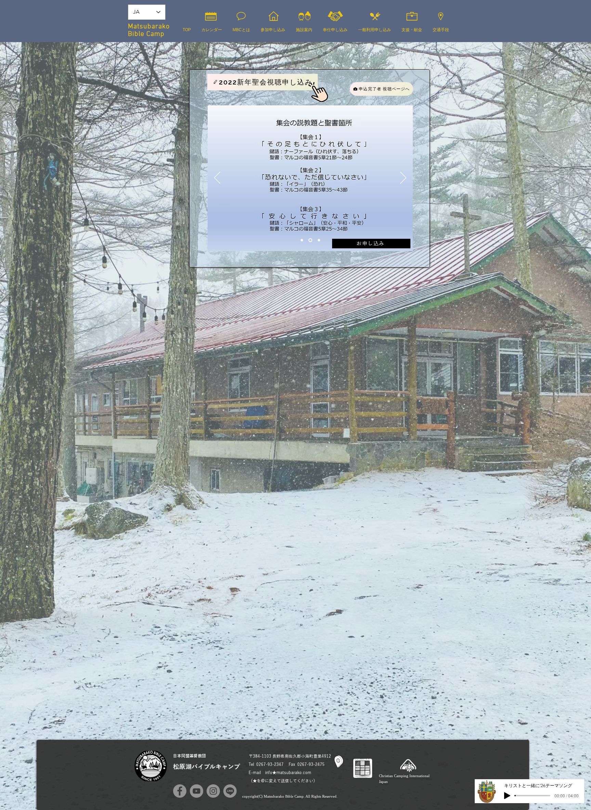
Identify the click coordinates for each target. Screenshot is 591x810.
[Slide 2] (310, 240)
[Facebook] (179, 791)
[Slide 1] (302, 240)
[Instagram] (213, 791)
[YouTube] (196, 791)
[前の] (217, 178)
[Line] (230, 791)
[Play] (507, 795)
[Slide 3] (319, 240)
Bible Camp (146, 34)
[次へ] (403, 178)
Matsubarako (149, 27)
